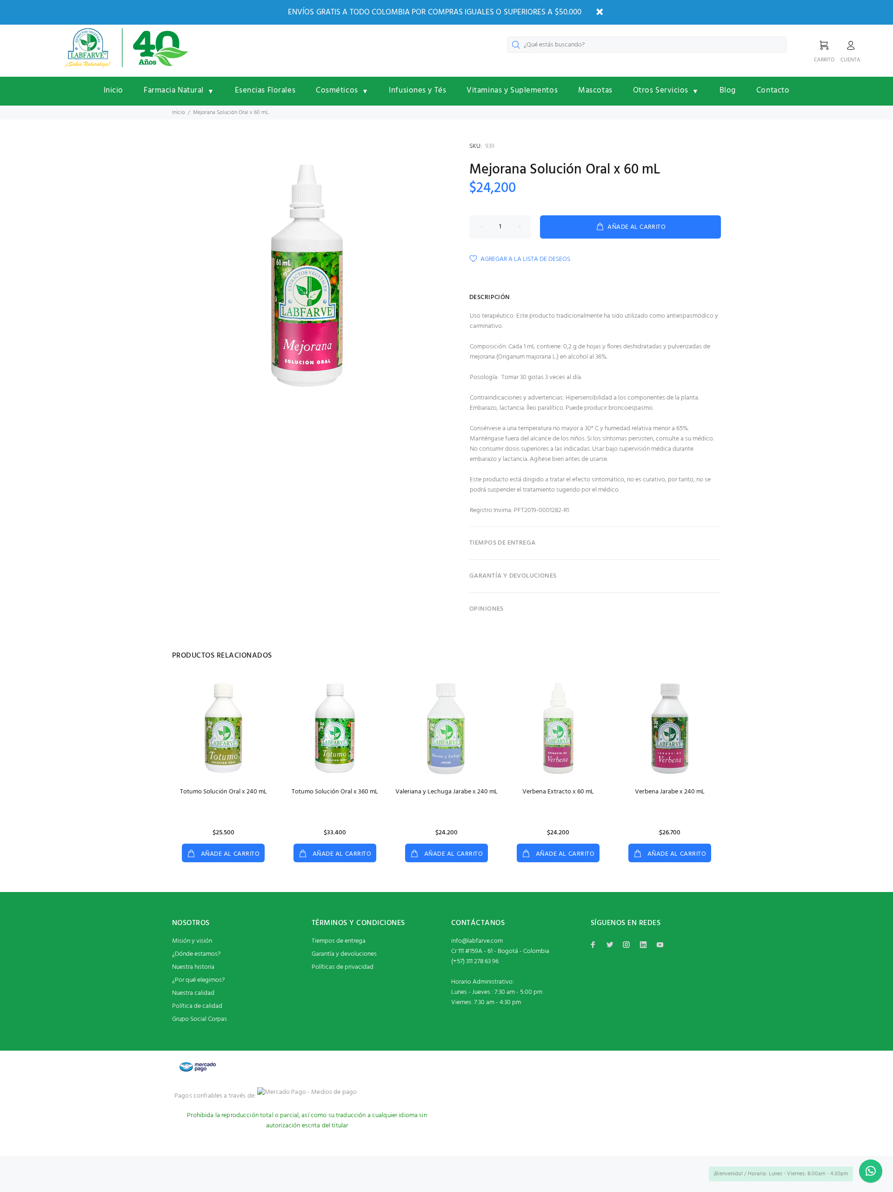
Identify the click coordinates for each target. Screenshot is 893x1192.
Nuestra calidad (193, 993)
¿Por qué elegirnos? (198, 980)
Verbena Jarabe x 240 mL (670, 791)
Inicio (178, 112)
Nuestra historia (193, 967)
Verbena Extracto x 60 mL (558, 791)
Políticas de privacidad (342, 967)
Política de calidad (197, 1006)
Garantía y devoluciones (344, 954)
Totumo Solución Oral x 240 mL (223, 791)
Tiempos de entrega (339, 941)
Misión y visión (192, 941)
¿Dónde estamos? (196, 954)
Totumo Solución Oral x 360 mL (335, 791)
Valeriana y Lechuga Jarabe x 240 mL (446, 791)
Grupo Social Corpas (199, 1019)
